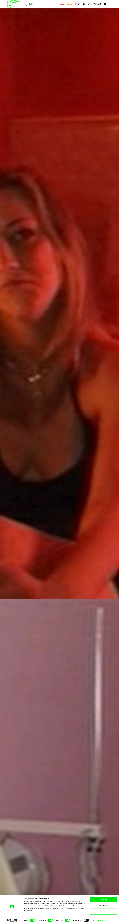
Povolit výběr (103, 906)
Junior (70, 4)
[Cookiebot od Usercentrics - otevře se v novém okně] (12, 920)
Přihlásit (97, 4)
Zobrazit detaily (98, 920)
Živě (62, 4)
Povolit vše (103, 899)
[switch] (50, 920)
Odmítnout (103, 912)
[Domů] (13, 4)
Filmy (77, 4)
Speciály (87, 4)
